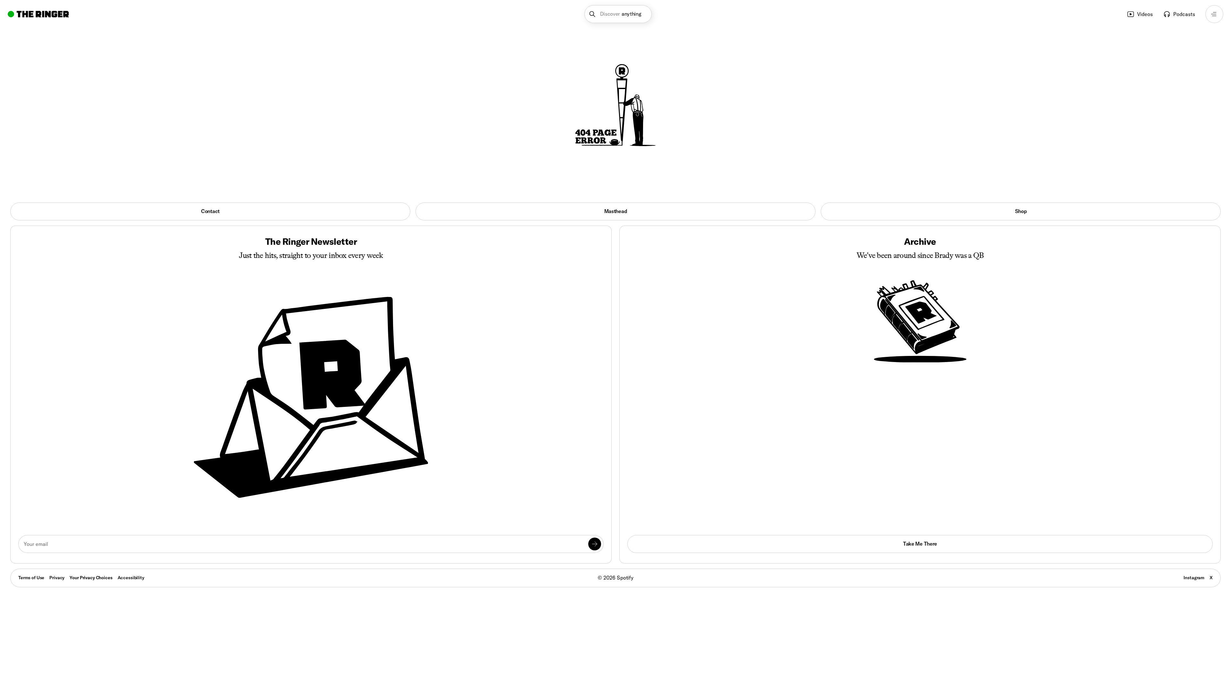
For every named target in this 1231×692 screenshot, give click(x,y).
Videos (1145, 14)
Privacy (56, 578)
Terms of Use (31, 578)
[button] (618, 14)
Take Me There (920, 543)
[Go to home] (38, 14)
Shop (1021, 211)
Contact (210, 211)
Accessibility (131, 578)
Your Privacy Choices (91, 578)
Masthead (615, 211)
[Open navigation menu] (1214, 14)
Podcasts (1184, 14)
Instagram (1194, 578)
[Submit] (594, 544)
